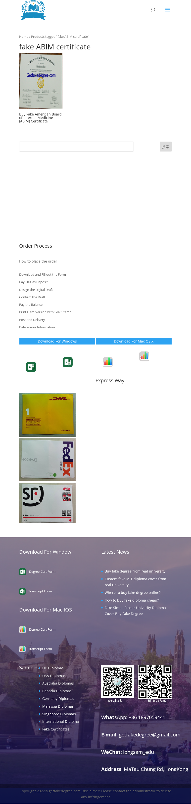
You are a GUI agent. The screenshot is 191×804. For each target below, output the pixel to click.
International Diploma (37, 225)
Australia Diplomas (35, 187)
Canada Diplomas (33, 194)
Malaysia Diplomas (34, 210)
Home (23, 36)
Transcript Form (43, 371)
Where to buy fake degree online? (133, 592)
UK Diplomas (30, 171)
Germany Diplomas (35, 202)
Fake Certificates (32, 232)
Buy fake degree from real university (135, 571)
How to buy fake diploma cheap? (132, 600)
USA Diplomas (31, 179)
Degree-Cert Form (81, 366)
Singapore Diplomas (36, 217)
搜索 (165, 146)
